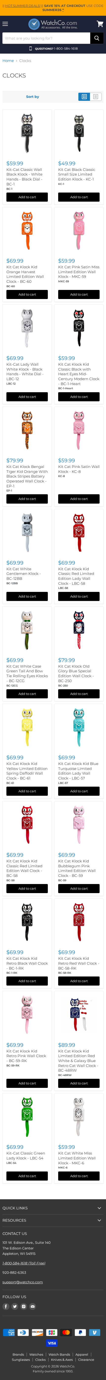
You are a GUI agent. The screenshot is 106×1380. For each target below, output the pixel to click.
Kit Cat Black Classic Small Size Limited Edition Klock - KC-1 (76, 174)
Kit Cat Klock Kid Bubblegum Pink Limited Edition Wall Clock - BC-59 (77, 868)
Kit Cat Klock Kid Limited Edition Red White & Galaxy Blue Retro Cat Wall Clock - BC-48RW (78, 1061)
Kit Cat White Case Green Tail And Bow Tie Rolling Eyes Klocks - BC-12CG (27, 673)
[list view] (96, 97)
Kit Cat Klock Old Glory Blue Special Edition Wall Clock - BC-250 (76, 673)
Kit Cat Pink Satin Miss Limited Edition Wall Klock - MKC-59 (78, 272)
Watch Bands (59, 1354)
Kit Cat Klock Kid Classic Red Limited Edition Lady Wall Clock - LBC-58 (76, 576)
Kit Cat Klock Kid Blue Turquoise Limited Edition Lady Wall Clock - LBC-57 (78, 770)
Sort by (32, 97)
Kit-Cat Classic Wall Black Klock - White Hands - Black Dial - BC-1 (24, 176)
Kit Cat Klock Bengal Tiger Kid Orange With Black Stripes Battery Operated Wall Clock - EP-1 (27, 476)
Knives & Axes (62, 1360)
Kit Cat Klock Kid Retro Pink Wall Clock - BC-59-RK (26, 1056)
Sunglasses (21, 1360)
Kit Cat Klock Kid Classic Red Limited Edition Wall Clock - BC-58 (24, 868)
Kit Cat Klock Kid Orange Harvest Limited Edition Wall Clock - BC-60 (25, 274)
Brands (18, 1354)
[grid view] (84, 97)
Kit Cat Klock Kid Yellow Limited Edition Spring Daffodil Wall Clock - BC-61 (27, 770)
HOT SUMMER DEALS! (22, 6)
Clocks (40, 1360)
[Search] (97, 38)
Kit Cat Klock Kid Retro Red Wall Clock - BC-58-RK (78, 963)
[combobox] (46, 38)
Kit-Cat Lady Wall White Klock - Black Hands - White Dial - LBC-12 (25, 371)
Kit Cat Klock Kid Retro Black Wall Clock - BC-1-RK (27, 963)
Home (8, 61)
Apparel (81, 1354)
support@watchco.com (22, 1282)
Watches (36, 1354)
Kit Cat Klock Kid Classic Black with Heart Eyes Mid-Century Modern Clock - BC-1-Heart (78, 374)
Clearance (86, 1360)
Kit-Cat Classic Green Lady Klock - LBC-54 (25, 1155)
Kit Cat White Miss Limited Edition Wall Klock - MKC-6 (77, 1158)
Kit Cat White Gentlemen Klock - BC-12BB (23, 574)
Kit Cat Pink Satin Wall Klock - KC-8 (79, 469)
